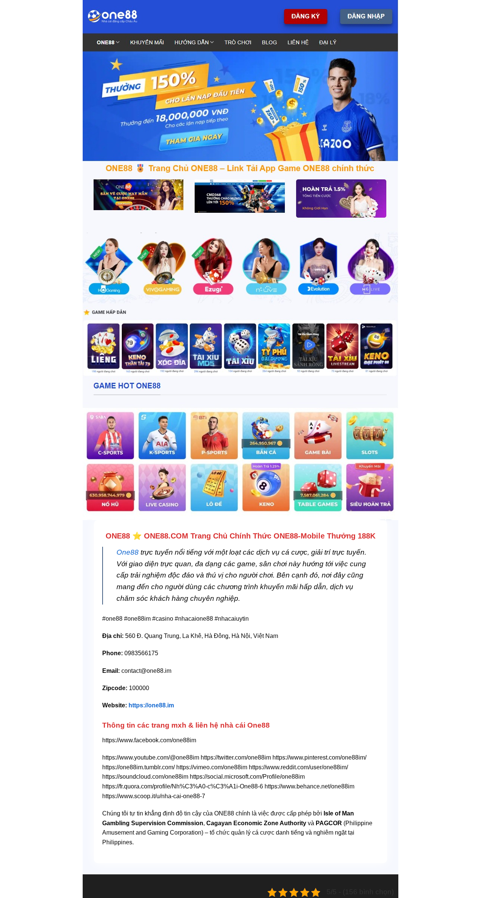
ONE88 (118, 536)
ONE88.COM (166, 536)
